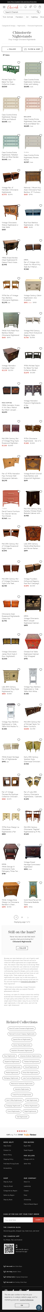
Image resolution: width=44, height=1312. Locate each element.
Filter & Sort (34, 49)
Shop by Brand (8, 1186)
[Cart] (39, 7)
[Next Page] (28, 917)
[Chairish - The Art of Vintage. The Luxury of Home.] (13, 7)
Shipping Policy (8, 1159)
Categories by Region (10, 1191)
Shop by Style (8, 1182)
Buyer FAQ (27, 1146)
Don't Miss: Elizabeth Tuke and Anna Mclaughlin (22, 2)
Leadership (27, 1186)
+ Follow (11, 49)
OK (22, 1305)
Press (25, 1195)
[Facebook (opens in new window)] (13, 1290)
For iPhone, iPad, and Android (13, 1240)
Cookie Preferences (26, 1300)
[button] (5, 7)
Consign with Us (29, 1159)
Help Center (7, 1146)
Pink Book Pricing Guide (11, 1164)
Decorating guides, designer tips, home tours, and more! (21, 1231)
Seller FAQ (27, 1164)
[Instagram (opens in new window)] (6, 1290)
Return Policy (8, 1155)
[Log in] (20, 7)
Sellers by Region (9, 1195)
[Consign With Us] (30, 7)
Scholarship (27, 1199)
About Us (27, 1182)
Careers (26, 1191)
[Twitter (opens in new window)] (28, 1290)
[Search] (38, 12)
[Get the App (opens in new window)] (9, 1248)
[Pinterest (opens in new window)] (20, 1290)
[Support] (39, 1307)
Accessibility (8, 1168)
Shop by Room (8, 1199)
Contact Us (7, 1150)
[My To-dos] (25, 7)
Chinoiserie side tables (28, 981)
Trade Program (28, 1150)
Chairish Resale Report (31, 1204)
